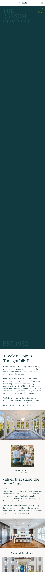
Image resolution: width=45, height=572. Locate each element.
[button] (42, 3)
